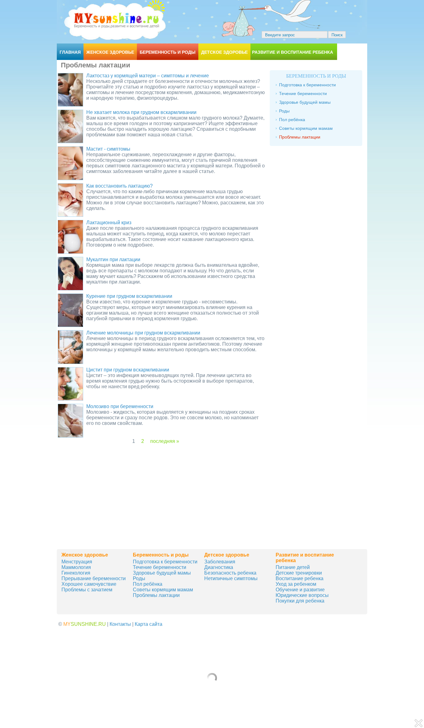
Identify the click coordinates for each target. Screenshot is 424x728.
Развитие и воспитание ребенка (292, 52)
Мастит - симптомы (108, 149)
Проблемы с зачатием (86, 589)
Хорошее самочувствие (88, 584)
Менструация (76, 561)
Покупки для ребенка (300, 600)
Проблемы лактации (299, 136)
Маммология (76, 567)
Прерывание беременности (93, 578)
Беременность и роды (168, 52)
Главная (70, 52)
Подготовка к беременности (307, 84)
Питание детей (293, 567)
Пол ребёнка (292, 119)
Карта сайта (148, 624)
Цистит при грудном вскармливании (127, 369)
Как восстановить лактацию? (119, 186)
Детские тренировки (299, 573)
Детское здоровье (224, 52)
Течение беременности (303, 93)
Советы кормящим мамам (306, 128)
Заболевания (219, 561)
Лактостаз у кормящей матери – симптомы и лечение (147, 75)
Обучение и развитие (300, 589)
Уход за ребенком (296, 584)
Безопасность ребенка (230, 573)
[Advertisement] (162, 487)
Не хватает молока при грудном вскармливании (141, 112)
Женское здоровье (110, 52)
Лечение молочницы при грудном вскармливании (143, 332)
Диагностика (218, 567)
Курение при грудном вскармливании (129, 296)
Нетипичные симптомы (231, 578)
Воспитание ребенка (299, 578)
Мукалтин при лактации (113, 259)
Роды (284, 110)
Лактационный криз (108, 222)
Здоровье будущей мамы (305, 102)
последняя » (164, 441)
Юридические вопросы (302, 595)
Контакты (120, 624)
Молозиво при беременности (119, 406)
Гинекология (75, 573)
